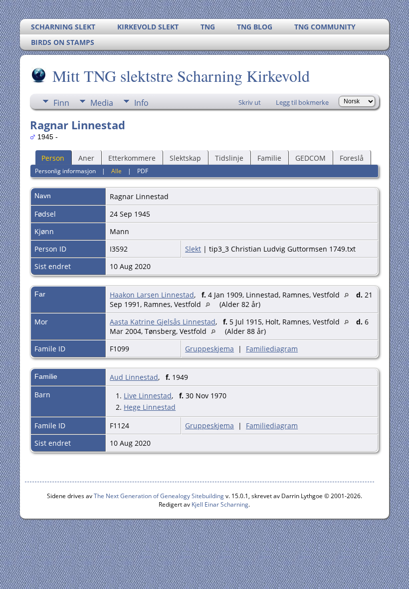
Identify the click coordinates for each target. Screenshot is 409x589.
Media (101, 102)
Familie (269, 158)
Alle (116, 171)
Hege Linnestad (150, 407)
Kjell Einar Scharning (220, 504)
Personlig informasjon (65, 171)
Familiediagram (272, 348)
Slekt (193, 249)
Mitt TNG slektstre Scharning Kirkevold (181, 75)
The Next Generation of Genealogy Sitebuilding (159, 496)
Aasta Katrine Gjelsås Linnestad (162, 321)
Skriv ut (249, 102)
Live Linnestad (148, 395)
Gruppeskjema (209, 348)
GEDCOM (310, 158)
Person (52, 158)
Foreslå (352, 158)
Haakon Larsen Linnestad (152, 294)
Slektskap (185, 158)
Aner (86, 158)
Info (141, 102)
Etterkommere (132, 158)
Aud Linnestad (134, 377)
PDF (142, 171)
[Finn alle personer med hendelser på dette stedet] (349, 294)
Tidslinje (229, 158)
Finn (61, 102)
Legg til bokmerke (302, 102)
